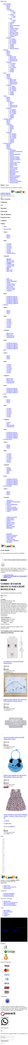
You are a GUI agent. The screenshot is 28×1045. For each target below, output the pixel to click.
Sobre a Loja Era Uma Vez (10, 886)
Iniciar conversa (4, 1040)
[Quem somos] (10, 879)
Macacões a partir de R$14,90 (11, 902)
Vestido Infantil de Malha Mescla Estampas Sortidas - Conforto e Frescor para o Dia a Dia (15, 816)
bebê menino (5, 930)
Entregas (6, 913)
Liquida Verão (7, 901)
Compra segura (7, 888)
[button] (14, 602)
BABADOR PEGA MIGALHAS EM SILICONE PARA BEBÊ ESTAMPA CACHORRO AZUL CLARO (15, 776)
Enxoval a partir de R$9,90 (10, 905)
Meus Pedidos (7, 910)
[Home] (6, 194)
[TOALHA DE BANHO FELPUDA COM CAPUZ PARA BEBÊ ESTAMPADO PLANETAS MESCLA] (15, 696)
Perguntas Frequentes (9, 894)
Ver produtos (7, 199)
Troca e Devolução (8, 911)
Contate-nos (6, 914)
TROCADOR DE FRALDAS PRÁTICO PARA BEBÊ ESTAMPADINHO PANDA (14, 738)
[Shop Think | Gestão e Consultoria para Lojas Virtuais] (5, 948)
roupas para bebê (21, 927)
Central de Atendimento (9, 893)
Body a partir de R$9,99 (9, 903)
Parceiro (5, 915)
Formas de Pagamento (9, 896)
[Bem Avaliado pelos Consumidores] (6, 959)
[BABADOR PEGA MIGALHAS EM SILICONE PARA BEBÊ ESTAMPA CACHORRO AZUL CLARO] (15, 772)
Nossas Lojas (7, 885)
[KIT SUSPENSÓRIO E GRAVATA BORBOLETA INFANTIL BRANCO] (15, 658)
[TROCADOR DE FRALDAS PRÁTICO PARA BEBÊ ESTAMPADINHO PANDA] (15, 734)
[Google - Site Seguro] (10, 953)
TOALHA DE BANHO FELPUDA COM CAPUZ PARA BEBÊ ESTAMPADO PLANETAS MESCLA (15, 700)
